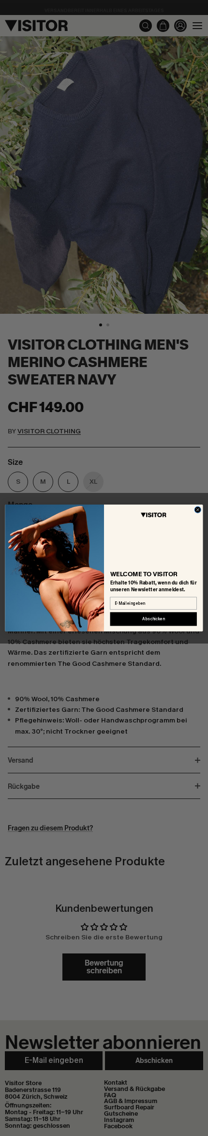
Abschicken (153, 619)
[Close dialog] (197, 510)
